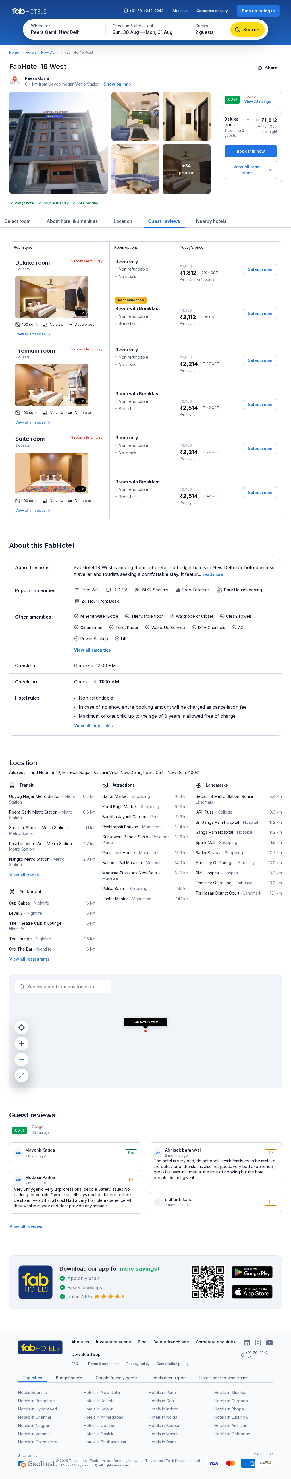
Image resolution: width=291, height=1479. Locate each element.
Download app (86, 1354)
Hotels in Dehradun (232, 1433)
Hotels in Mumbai (230, 1392)
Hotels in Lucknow (231, 1417)
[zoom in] (21, 1043)
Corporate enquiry (212, 11)
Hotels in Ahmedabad (104, 1417)
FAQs (76, 1364)
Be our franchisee (171, 1341)
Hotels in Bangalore (36, 1400)
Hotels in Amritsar (230, 1425)
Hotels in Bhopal (229, 1409)
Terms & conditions (103, 1364)
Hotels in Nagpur (33, 1425)
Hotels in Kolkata (99, 1400)
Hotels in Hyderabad (37, 1409)
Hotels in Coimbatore (37, 1441)
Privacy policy (138, 1364)
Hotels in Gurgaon (231, 1400)
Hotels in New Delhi (42, 52)
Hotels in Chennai (34, 1417)
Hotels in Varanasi (34, 1433)
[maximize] (21, 1075)
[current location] (21, 1027)
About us (180, 11)
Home (14, 52)
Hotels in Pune (162, 1392)
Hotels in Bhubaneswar (105, 1441)
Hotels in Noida (163, 1417)
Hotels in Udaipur (100, 1425)
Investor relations (113, 1341)
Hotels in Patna (163, 1441)
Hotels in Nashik (98, 1433)
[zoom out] (21, 1059)
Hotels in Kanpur (164, 1425)
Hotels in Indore (163, 1409)
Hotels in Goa (161, 1400)
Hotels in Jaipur (98, 1409)
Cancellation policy (172, 1364)
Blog (142, 1341)
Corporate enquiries (216, 1341)
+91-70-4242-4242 (146, 11)
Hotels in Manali (163, 1433)
